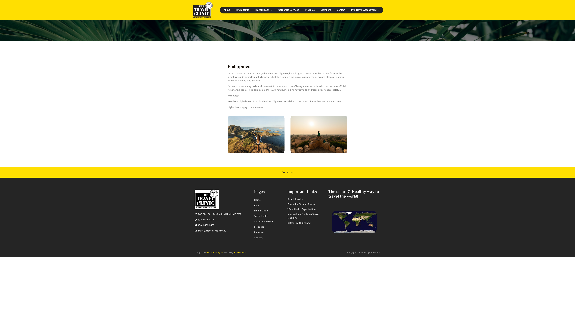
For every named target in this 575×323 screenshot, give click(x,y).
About (227, 10)
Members (326, 10)
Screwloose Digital (214, 252)
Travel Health (262, 10)
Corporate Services (288, 10)
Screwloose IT (240, 252)
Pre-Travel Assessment (363, 10)
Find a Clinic (242, 10)
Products (310, 10)
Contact (341, 10)
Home (257, 199)
